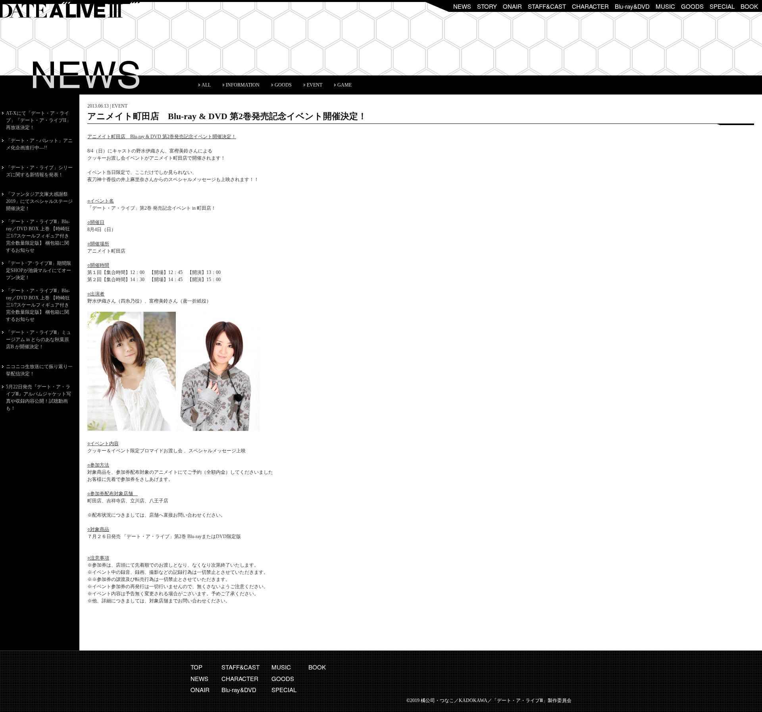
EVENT (314, 85)
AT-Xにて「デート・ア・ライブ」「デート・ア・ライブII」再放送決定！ (38, 120)
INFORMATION (243, 85)
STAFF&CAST (547, 6)
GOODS (692, 6)
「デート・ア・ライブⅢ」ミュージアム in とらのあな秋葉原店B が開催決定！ (38, 339)
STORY (487, 6)
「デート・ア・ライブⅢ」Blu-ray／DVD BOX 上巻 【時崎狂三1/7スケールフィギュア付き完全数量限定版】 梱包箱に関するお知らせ (38, 236)
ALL (206, 85)
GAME (344, 85)
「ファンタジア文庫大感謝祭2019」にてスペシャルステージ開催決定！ (39, 201)
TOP (196, 667)
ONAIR (512, 6)
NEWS (462, 6)
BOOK (749, 6)
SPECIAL (722, 6)
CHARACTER (590, 6)
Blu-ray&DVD (632, 6)
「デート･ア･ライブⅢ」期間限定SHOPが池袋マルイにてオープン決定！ (38, 270)
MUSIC (665, 6)
